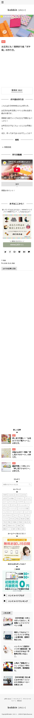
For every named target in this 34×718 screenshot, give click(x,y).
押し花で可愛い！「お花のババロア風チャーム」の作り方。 (21, 440)
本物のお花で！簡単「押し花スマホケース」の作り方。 (21, 454)
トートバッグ (12, 508)
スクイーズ (6, 505)
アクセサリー (20, 498)
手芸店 (20, 522)
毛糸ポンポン (11, 525)
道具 (23, 529)
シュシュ (28, 501)
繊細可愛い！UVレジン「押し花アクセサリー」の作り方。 (21, 468)
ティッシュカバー (23, 505)
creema (11, 495)
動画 (4, 260)
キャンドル (12, 501)
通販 (18, 529)
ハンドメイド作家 (23, 508)
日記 (25, 522)
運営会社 (19, 700)
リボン (27, 515)
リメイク (5, 518)
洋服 (18, 525)
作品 (17, 518)
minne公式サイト (17, 245)
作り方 (9, 263)
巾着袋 (14, 522)
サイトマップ (17, 698)
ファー (11, 512)
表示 (20, 90)
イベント (28, 498)
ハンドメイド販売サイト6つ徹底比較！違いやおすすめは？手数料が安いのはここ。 (22, 651)
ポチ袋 (5, 263)
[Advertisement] (17, 69)
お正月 (5, 498)
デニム (5, 508)
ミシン (22, 515)
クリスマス (20, 501)
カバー (5, 501)
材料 (4, 525)
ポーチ (16, 515)
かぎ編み (11, 498)
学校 (9, 522)
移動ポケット (7, 529)
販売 (14, 529)
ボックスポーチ (7, 515)
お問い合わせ (7, 698)
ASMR (5, 495)
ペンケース (27, 512)
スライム (14, 505)
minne (17, 495)
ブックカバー (18, 512)
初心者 (22, 518)
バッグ (5, 512)
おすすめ (23, 495)
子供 (4, 522)
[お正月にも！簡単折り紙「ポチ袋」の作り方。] (24, 252)
